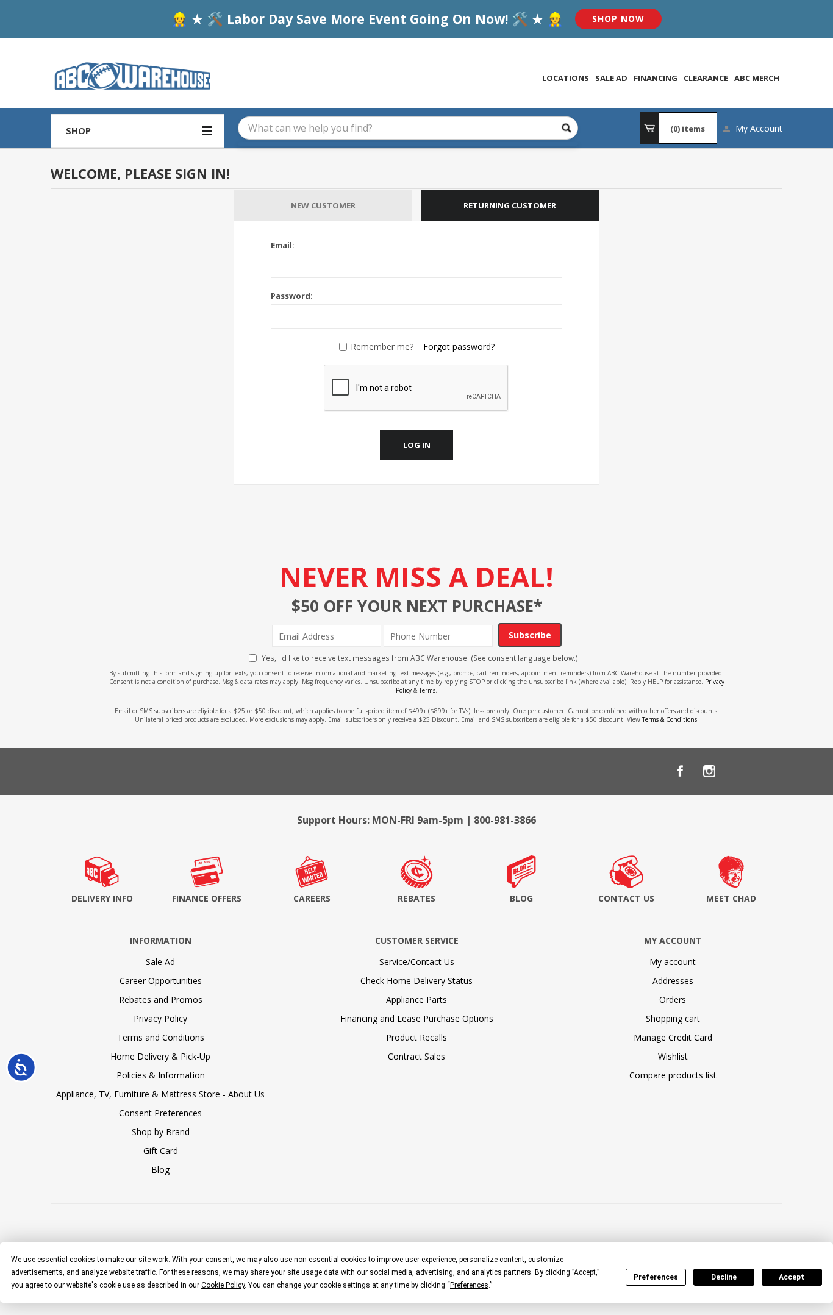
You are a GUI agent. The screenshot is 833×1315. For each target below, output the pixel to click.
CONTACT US (626, 898)
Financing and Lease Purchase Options (416, 1018)
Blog (160, 1169)
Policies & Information (160, 1075)
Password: (292, 295)
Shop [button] (78, 130)
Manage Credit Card (673, 1037)
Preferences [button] (469, 1285)
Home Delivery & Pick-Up (160, 1056)
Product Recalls (416, 1037)
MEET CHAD (731, 898)
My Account (758, 128)
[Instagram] (709, 771)
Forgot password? (459, 346)
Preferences (656, 1277)
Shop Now (618, 18)
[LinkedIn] (738, 771)
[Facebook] (680, 771)
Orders (672, 999)
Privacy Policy (160, 1018)
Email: (283, 245)
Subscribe (530, 635)
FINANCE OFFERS (206, 898)
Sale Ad (160, 962)
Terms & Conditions (669, 719)
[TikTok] (768, 771)
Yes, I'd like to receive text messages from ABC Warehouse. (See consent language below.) (420, 658)
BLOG (521, 898)
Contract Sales (416, 1056)
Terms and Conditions (160, 1037)
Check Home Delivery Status (416, 980)
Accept (791, 1277)
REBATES (416, 898)
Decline (724, 1277)
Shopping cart (673, 1018)
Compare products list (673, 1075)
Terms (427, 690)
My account (672, 962)
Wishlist (673, 1056)
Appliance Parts (416, 999)
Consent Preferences (160, 1113)
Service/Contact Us (416, 962)
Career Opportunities (161, 980)
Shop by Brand (161, 1132)
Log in (417, 445)
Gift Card (160, 1150)
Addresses (672, 980)
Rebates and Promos (160, 999)
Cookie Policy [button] (223, 1285)
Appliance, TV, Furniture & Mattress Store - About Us (160, 1094)
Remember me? (382, 346)
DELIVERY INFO (102, 898)
